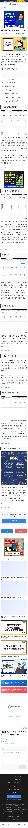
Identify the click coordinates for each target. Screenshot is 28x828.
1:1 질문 (8, 782)
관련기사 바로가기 (6, 167)
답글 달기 (12, 743)
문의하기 (14, 796)
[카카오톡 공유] (25, 728)
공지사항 (8, 776)
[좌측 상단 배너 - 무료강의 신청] (14, 19)
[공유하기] (22, 728)
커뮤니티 (8, 779)
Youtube (16, 779)
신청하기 (13, 521)
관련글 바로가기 (5, 351)
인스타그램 (16, 782)
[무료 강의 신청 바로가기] (14, 179)
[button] (26, 7)
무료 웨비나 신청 (21, 1)
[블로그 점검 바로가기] (14, 547)
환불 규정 (14, 792)
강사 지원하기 (14, 787)
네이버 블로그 (16, 776)
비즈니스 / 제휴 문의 (14, 789)
